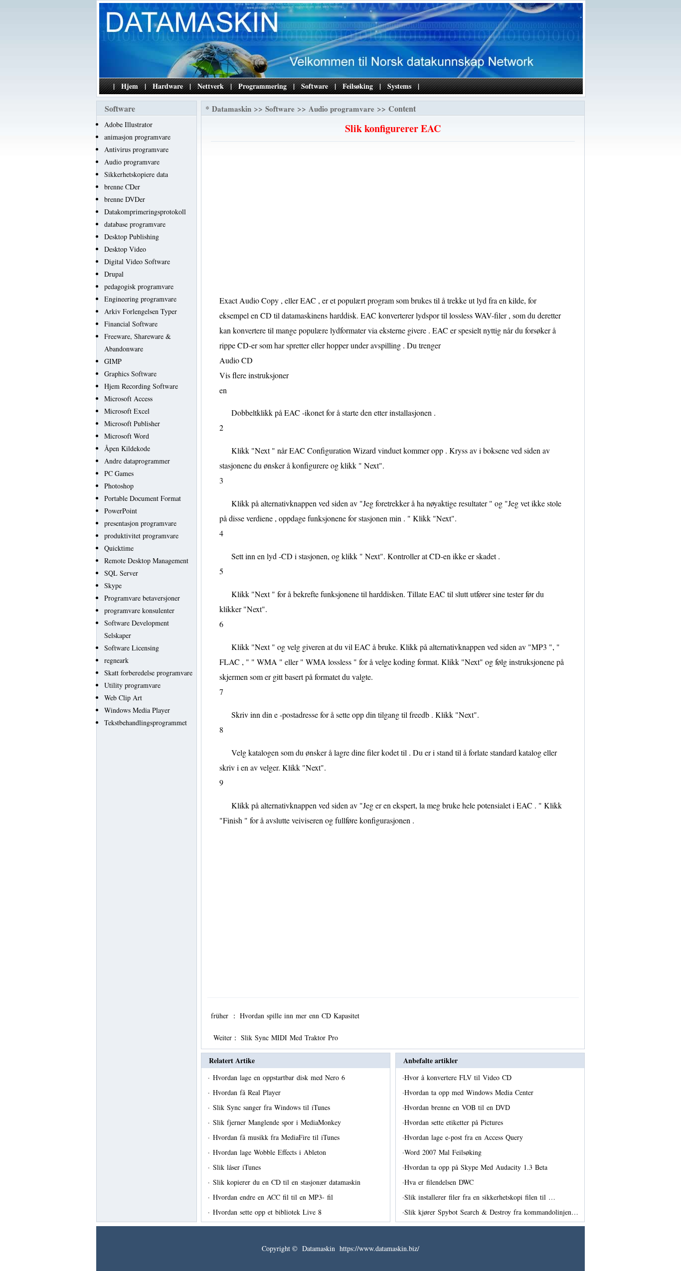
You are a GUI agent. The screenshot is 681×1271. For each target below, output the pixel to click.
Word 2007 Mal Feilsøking (444, 1152)
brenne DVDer (124, 199)
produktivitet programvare (141, 535)
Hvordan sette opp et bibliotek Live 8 (268, 1212)
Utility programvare (132, 685)
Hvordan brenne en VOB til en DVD (458, 1107)
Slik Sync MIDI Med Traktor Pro (290, 1037)
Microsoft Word (126, 436)
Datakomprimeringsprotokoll (145, 211)
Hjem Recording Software (141, 386)
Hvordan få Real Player (248, 1092)
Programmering (262, 86)
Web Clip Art (123, 697)
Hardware (168, 86)
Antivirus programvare (136, 149)
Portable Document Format (142, 498)
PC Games (119, 473)
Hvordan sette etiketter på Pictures (455, 1122)
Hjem (129, 86)
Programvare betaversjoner (142, 598)
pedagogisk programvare (138, 286)
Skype (113, 585)
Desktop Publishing (131, 236)
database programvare (135, 224)
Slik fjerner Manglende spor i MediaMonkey (278, 1122)
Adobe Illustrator (128, 124)
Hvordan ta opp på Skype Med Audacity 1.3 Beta (477, 1167)
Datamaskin (231, 108)
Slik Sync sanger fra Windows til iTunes (273, 1107)
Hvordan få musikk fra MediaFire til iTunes (277, 1137)
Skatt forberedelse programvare (148, 672)
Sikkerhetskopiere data (136, 174)
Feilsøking (357, 86)
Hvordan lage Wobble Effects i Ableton (271, 1152)
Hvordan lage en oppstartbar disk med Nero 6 (280, 1077)
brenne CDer (122, 186)
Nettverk (210, 86)
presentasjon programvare (140, 523)
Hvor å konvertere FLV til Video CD (459, 1077)
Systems (399, 86)
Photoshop (119, 485)
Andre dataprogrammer (137, 461)
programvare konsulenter (139, 610)
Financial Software (131, 323)
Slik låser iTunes (238, 1167)
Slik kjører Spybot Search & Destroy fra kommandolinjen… (491, 1212)
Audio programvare (132, 161)
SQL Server (121, 573)
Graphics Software (130, 373)
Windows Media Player (137, 710)
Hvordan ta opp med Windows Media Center (470, 1092)
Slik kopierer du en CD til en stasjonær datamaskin (288, 1182)
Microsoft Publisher (132, 423)
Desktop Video (125, 249)
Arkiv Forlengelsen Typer (140, 311)
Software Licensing (131, 647)
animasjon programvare (137, 137)
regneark (116, 660)
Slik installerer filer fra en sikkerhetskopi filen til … (479, 1197)
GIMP (113, 361)
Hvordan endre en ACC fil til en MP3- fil (274, 1197)
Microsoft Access (128, 398)
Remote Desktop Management (146, 560)
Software (314, 86)
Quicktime (119, 548)
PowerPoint (120, 510)
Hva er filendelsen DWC (440, 1182)
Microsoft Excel (127, 411)
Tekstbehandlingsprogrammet (145, 722)
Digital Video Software (137, 261)
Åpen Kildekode (127, 448)
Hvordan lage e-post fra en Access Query (464, 1137)
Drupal (114, 274)
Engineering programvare (140, 299)
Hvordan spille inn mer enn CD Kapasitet (301, 1015)
